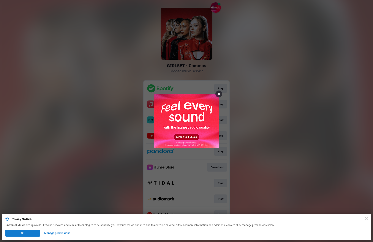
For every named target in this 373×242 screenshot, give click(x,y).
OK (22, 233)
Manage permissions (57, 233)
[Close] (366, 218)
